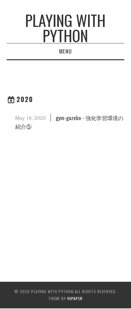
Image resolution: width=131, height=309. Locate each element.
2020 (25, 99)
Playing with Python (65, 28)
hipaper (75, 298)
